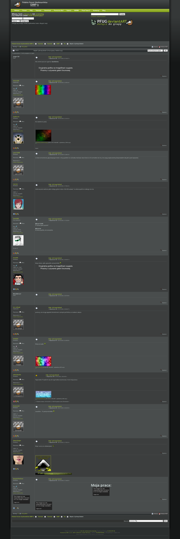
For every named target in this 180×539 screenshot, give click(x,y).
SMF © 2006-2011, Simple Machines (81, 532)
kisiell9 (15, 258)
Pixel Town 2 (86, 10)
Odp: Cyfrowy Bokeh (55, 57)
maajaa (15, 338)
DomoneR (16, 406)
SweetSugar (17, 440)
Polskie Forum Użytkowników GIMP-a (23, 43)
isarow (15, 184)
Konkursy (96, 10)
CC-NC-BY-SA (111, 531)
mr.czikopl (16, 307)
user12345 (16, 153)
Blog (103, 10)
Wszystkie (24, 47)
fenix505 (16, 218)
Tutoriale (38, 10)
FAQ (31, 10)
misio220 (16, 81)
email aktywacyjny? (36, 15)
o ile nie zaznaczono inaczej (88, 531)
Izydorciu (16, 117)
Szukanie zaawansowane (98, 16)
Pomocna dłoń (58, 10)
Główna (16, 10)
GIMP (58, 43)
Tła (65, 43)
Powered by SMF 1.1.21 (66, 532)
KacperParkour (18, 479)
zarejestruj (39, 14)
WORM (76, 10)
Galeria (69, 10)
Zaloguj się (27, 14)
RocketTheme (100, 532)
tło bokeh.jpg (39, 367)
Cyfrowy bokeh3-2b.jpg (42, 142)
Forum (24, 10)
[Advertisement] (51, 35)
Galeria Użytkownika (18, 94)
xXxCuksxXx (17, 375)
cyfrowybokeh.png (40, 398)
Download (47, 10)
